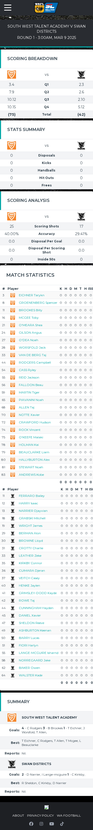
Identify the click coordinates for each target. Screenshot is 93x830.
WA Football (69, 815)
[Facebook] (31, 824)
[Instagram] (41, 824)
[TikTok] (62, 824)
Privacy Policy (40, 815)
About (18, 815)
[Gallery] (46, 807)
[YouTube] (51, 824)
